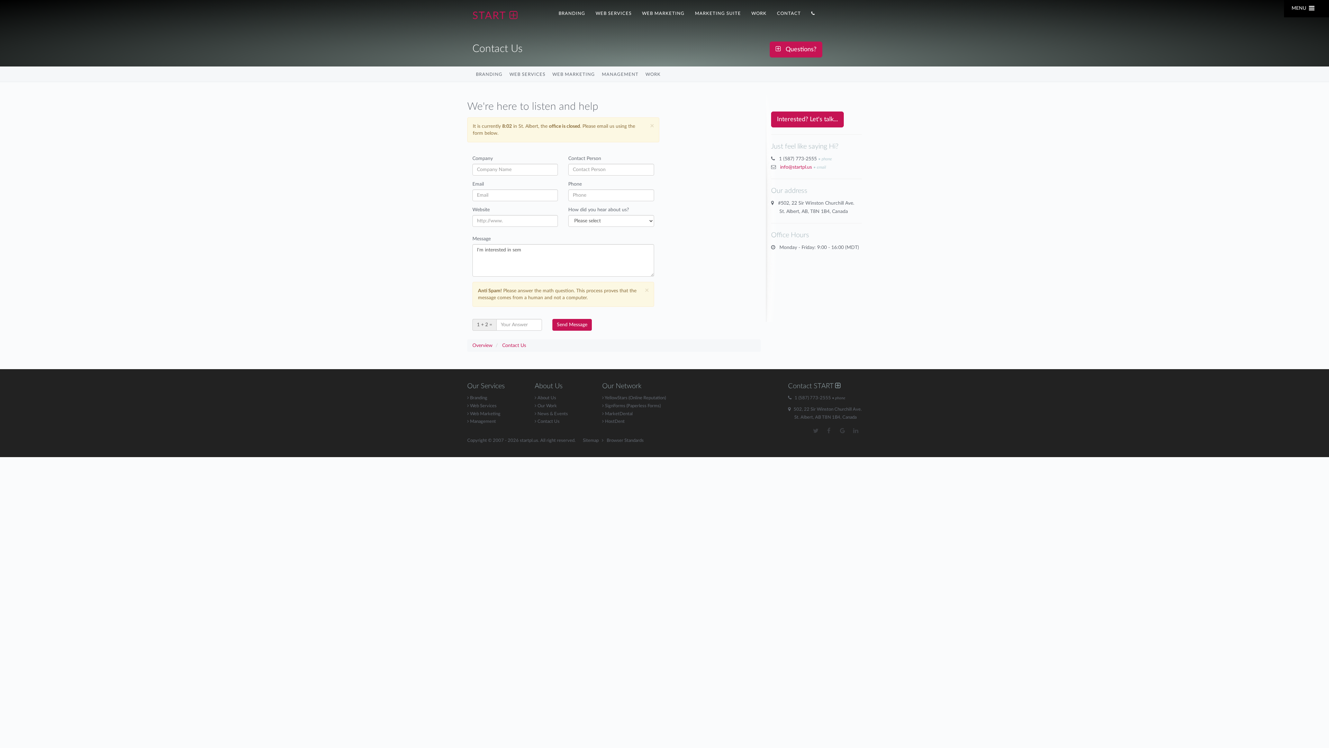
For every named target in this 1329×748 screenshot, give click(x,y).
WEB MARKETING (663, 13)
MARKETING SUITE (718, 13)
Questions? (798, 49)
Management (620, 74)
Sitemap (591, 440)
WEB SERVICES (614, 13)
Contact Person (584, 158)
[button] (813, 13)
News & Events (552, 414)
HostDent (614, 421)
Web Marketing (573, 74)
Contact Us (548, 421)
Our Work (546, 406)
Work (653, 74)
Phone (575, 184)
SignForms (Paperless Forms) (632, 406)
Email (478, 184)
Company (482, 158)
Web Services (527, 74)
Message (481, 239)
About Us (546, 398)
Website (481, 209)
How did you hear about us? (598, 209)
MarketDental (618, 414)
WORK (759, 13)
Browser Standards (625, 440)
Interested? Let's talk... (807, 119)
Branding (489, 74)
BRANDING (572, 13)
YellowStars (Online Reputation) (635, 398)
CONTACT (789, 13)
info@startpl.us (796, 167)
